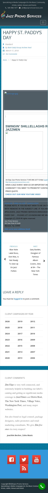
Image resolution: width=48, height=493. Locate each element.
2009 (32, 339)
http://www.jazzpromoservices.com (17, 182)
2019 (20, 321)
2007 (32, 352)
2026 (7, 321)
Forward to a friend (32, 203)
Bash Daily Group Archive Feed (19, 47)
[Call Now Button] (41, 486)
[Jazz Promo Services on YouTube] (36, 460)
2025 (7, 327)
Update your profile (19, 203)
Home (5, 60)
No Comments (11, 54)
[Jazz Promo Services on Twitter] (24, 460)
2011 (32, 327)
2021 (7, 352)
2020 (7, 358)
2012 (32, 321)
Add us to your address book (17, 229)
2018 (20, 327)
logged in (18, 299)
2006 (32, 358)
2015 (20, 345)
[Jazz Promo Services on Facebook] (11, 460)
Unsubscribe (9, 203)
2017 (20, 333)
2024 (7, 333)
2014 (20, 352)
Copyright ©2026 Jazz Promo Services (14, 484)
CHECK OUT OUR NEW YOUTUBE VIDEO (23, 194)
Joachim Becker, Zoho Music (20, 435)
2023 (7, 339)
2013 (20, 358)
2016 (20, 339)
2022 (7, 345)
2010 (32, 333)
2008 (32, 345)
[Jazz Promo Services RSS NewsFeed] (24, 469)
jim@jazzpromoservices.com (32, 8)
